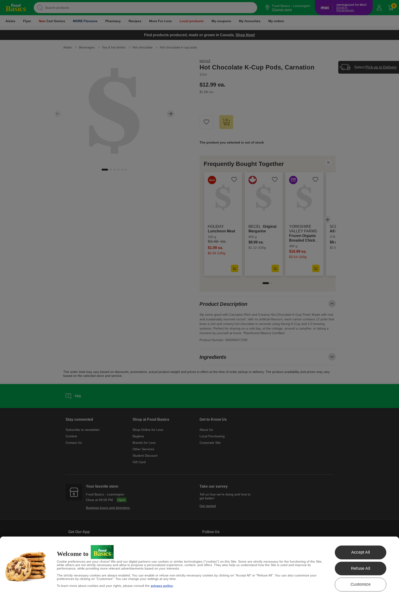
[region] (199, 567)
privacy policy (162, 586)
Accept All (360, 552)
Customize (361, 584)
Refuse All (360, 568)
